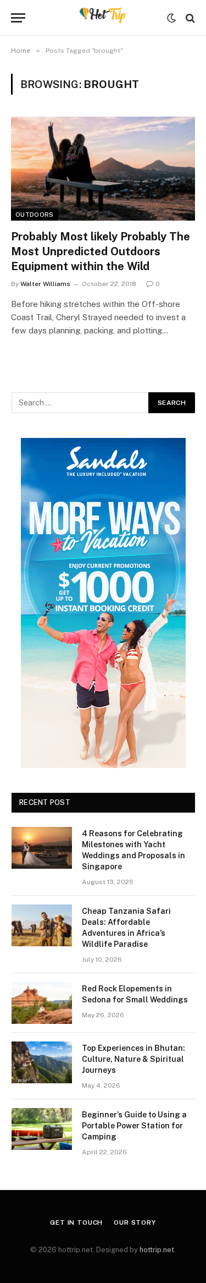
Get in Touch (76, 1222)
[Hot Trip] (103, 18)
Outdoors (34, 214)
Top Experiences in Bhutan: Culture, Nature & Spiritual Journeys (133, 1059)
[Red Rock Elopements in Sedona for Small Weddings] (42, 1003)
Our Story (135, 1222)
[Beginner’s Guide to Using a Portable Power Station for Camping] (42, 1129)
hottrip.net (157, 1250)
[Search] (189, 18)
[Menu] (18, 18)
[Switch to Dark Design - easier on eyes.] (171, 18)
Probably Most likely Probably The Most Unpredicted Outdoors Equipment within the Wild (100, 251)
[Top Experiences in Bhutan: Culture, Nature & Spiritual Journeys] (42, 1062)
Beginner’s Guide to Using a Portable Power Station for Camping (134, 1125)
